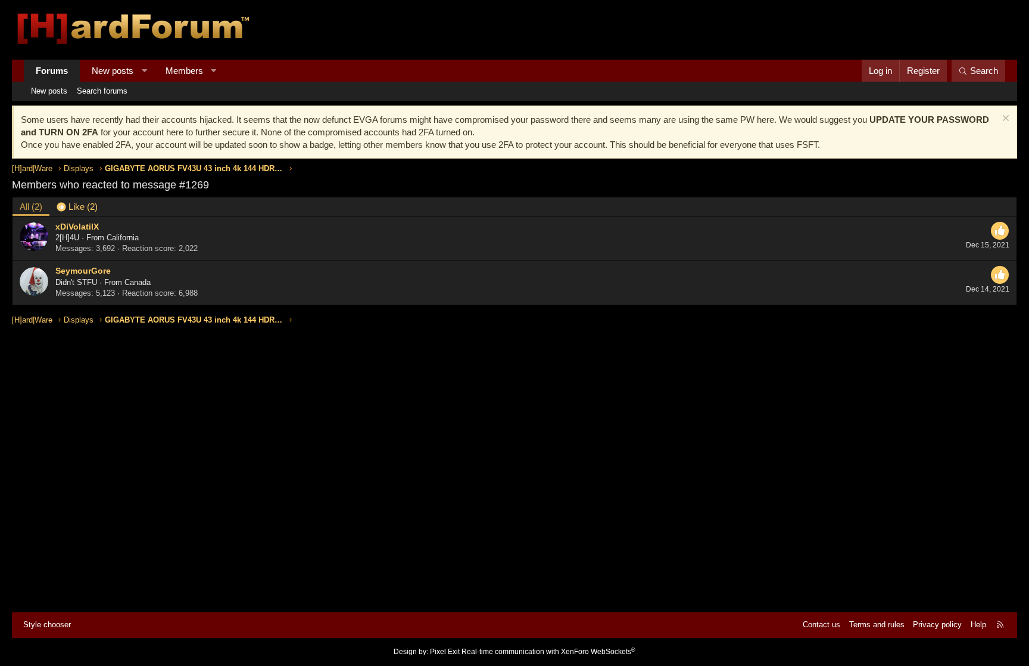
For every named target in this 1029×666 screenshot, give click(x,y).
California (123, 237)
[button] (144, 71)
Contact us (821, 624)
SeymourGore (83, 270)
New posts (112, 71)
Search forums (102, 90)
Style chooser (47, 624)
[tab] (77, 206)
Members (184, 71)
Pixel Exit (445, 652)
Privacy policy (937, 624)
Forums (52, 71)
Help (978, 624)
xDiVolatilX (77, 226)
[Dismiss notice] (1004, 119)
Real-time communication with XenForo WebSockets (548, 652)
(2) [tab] (31, 207)
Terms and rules (877, 624)
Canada (137, 282)
